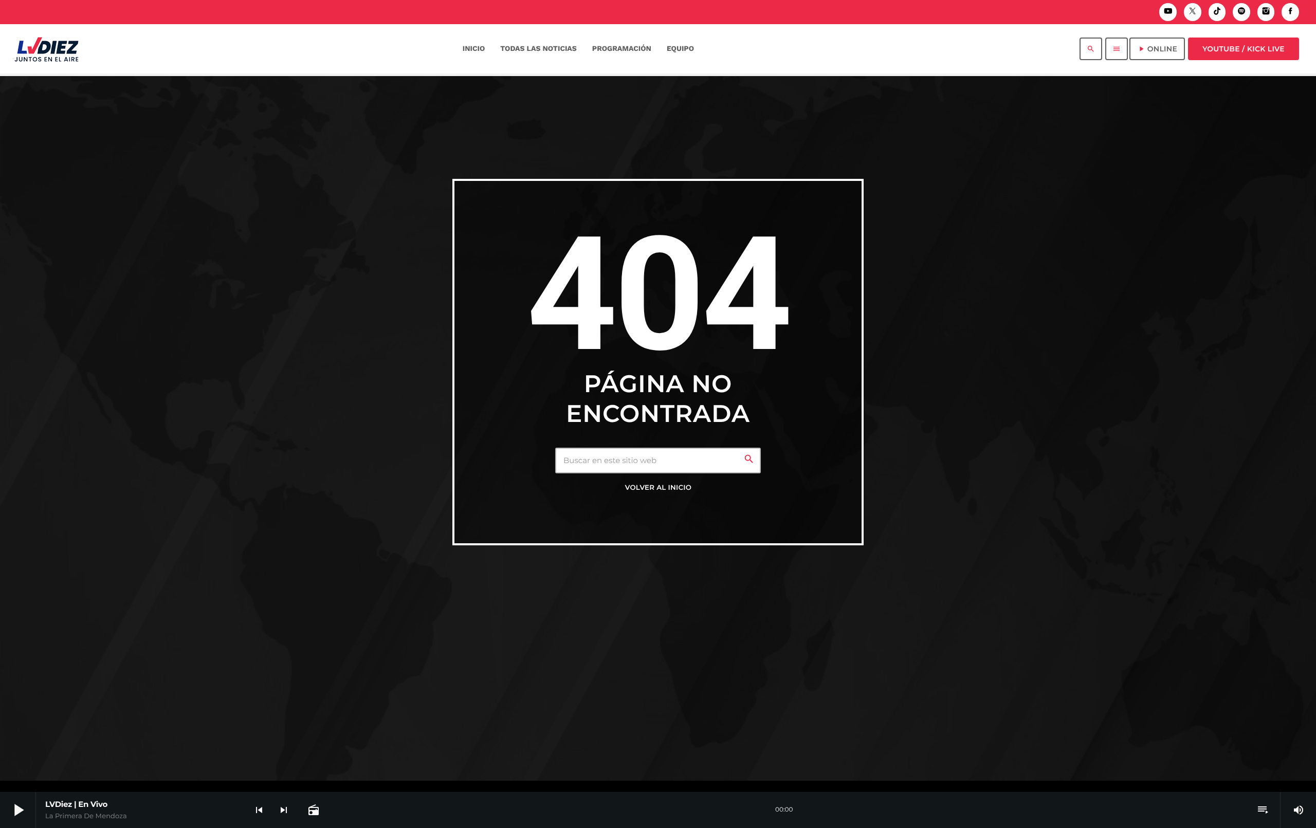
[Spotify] (1241, 12)
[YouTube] (1168, 12)
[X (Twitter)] (1192, 12)
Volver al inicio (658, 488)
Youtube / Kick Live (1243, 48)
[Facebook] (1290, 12)
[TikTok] (1217, 12)
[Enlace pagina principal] (46, 48)
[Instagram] (1266, 12)
